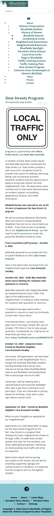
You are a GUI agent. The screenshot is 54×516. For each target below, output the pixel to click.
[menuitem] (30, 23)
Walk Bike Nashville (34, 154)
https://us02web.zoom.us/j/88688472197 (32, 337)
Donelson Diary (41, 500)
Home (14, 497)
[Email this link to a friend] (45, 103)
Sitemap (33, 503)
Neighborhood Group (27, 230)
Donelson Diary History (17, 500)
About (24, 497)
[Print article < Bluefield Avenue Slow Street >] (40, 103)
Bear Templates (43, 511)
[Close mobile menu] (28, 19)
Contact (21, 503)
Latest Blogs (37, 497)
